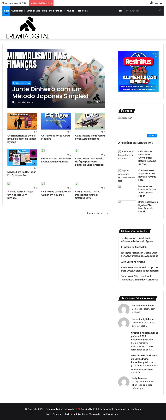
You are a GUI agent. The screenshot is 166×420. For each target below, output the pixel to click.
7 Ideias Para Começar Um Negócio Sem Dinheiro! (20, 195)
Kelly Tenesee (139, 378)
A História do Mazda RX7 (135, 143)
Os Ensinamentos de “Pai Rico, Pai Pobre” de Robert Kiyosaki (21, 139)
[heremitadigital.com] (27, 27)
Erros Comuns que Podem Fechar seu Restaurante (56, 160)
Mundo (70, 10)
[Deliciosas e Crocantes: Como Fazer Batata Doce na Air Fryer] (127, 156)
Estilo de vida (33, 10)
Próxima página (94, 213)
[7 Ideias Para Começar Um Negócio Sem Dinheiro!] (9, 183)
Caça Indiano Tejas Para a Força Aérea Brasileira (90, 137)
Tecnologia (82, 10)
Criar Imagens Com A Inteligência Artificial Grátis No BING (87, 195)
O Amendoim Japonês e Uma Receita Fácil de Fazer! (147, 175)
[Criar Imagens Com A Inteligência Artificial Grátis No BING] (76, 183)
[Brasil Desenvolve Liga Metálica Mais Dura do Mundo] (127, 207)
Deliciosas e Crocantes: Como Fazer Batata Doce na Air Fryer (147, 158)
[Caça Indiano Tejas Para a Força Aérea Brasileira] (90, 121)
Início (6, 10)
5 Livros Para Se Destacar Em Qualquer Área (21, 173)
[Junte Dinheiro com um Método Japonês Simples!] (56, 78)
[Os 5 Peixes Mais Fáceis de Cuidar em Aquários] (43, 183)
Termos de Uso (97, 414)
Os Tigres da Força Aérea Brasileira (55, 137)
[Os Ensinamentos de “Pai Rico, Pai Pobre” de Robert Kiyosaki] (22, 121)
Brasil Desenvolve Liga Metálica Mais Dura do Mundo (148, 206)
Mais (44, 10)
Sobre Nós (58, 414)
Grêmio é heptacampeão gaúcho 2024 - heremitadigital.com (144, 336)
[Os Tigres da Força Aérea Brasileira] (56, 121)
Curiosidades (18, 10)
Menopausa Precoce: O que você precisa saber (147, 191)
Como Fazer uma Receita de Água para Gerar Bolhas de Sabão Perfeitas (90, 161)
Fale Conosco (113, 414)
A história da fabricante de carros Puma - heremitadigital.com (144, 359)
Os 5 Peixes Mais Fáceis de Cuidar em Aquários (56, 193)
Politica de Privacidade (76, 414)
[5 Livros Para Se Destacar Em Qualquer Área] (22, 157)
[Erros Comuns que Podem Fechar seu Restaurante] (43, 150)
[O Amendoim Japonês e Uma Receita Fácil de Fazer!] (127, 176)
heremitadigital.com (24, 102)
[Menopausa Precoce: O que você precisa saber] (127, 191)
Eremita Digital (88, 409)
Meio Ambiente (57, 10)
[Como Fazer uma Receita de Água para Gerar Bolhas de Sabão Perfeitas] (76, 150)
